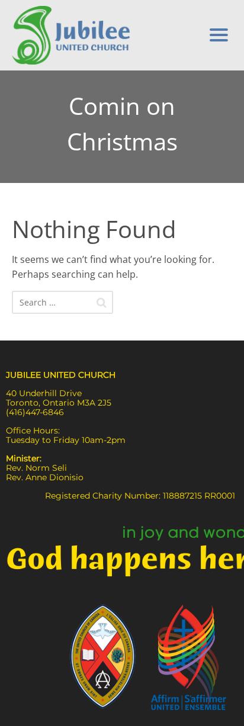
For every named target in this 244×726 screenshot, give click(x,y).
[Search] (101, 302)
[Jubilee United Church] (100, 35)
